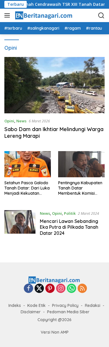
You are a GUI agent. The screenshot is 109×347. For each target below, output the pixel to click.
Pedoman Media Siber (68, 311)
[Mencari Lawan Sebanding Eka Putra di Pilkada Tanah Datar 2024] (19, 224)
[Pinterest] (50, 289)
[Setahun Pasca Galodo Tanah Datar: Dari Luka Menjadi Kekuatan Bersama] (27, 164)
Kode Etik (36, 305)
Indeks (14, 305)
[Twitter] (39, 289)
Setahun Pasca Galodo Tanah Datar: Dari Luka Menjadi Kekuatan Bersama (27, 188)
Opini (9, 121)
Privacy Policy (65, 305)
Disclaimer (31, 311)
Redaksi (92, 305)
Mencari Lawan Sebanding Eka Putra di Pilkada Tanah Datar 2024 (69, 227)
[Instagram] (60, 289)
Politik (70, 213)
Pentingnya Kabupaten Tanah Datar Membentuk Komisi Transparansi (80, 188)
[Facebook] (28, 289)
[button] (8, 15)
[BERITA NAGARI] (43, 15)
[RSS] (82, 289)
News (21, 121)
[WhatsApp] (71, 289)
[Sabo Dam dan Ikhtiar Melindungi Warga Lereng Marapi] (54, 85)
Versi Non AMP (55, 332)
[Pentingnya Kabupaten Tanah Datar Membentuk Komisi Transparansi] (81, 164)
